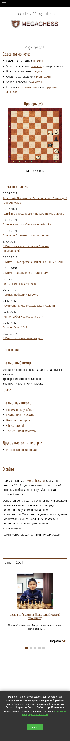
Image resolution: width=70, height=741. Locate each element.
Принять (35, 726)
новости (36, 66)
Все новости (11, 350)
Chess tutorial (15, 425)
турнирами (43, 76)
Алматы (36, 82)
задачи (37, 71)
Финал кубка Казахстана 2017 (23, 316)
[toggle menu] (4, 3)
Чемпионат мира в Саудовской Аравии (29, 305)
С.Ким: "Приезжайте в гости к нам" (26, 272)
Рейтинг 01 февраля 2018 (19, 284)
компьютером (27, 87)
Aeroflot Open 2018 (15, 327)
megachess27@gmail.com (35, 14)
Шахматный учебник (20, 410)
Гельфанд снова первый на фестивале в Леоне (33, 213)
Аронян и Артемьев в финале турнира (28, 235)
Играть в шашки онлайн (22, 450)
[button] (26, 648)
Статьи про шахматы (20, 415)
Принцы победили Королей (21, 294)
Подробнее (55, 641)
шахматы (38, 61)
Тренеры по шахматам (21, 431)
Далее (7, 390)
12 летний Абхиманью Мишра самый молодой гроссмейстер (35, 616)
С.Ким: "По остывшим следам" (23, 338)
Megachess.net (36, 480)
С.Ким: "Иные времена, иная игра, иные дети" (33, 262)
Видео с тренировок (19, 420)
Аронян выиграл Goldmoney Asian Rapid (29, 224)
